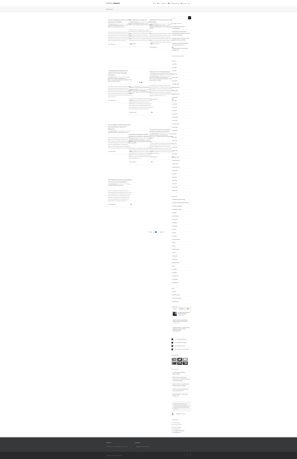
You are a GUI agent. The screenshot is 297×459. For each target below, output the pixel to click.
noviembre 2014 (175, 160)
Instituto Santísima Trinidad (142, 141)
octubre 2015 (175, 127)
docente (174, 232)
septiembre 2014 (176, 167)
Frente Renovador (115, 25)
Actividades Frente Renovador (178, 199)
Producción (174, 259)
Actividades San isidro (176, 209)
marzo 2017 (174, 74)
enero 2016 (174, 120)
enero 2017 (174, 80)
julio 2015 (174, 134)
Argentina (174, 212)
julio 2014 (174, 173)
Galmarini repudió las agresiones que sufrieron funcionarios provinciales (180, 320)
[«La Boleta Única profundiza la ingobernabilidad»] (175, 312)
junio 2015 (174, 137)
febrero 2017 (175, 77)
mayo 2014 (174, 180)
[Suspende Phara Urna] (185, 363)
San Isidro (121, 25)
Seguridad (174, 272)
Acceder (174, 291)
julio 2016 (174, 100)
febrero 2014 (175, 190)
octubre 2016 (175, 90)
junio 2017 (174, 67)
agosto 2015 (175, 130)
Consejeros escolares (161, 136)
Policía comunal (175, 249)
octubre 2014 (175, 163)
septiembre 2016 (176, 94)
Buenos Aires (110, 78)
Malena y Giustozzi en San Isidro (139, 87)
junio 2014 (174, 177)
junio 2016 (174, 104)
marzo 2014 (174, 187)
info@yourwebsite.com (179, 430)
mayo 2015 (174, 140)
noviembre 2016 (175, 87)
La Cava (162, 26)
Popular (175, 308)
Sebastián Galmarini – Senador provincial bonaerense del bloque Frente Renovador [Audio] (181, 329)
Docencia (174, 229)
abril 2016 (174, 110)
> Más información (111, 44)
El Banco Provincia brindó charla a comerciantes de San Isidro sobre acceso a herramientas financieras (181, 33)
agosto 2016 (175, 97)
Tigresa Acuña (175, 282)
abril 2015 (174, 144)
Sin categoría (175, 279)
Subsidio (159, 80)
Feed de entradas (176, 295)
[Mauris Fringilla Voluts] (179, 359)
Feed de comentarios (176, 298)
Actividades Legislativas (177, 206)
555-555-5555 (178, 427)
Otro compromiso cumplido (138, 20)
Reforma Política (175, 262)
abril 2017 (174, 70)
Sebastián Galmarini (113, 24)
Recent (181, 308)
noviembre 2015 (175, 124)
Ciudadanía (174, 222)
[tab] (181, 339)
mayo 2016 (174, 107)
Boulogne (117, 79)
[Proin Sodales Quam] (185, 359)
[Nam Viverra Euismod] (174, 363)
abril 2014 (174, 183)
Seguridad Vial (175, 276)
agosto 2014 (175, 170)
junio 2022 (174, 64)
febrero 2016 (175, 117)
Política (173, 252)
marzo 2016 (174, 114)
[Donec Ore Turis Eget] (174, 359)
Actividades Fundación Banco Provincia (180, 202)
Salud (173, 266)
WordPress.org (175, 301)
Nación (173, 246)
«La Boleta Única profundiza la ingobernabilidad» (183, 313)
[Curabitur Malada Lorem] (179, 363)
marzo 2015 (174, 147)
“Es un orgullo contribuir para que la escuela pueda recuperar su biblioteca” (119, 127)
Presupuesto (175, 256)
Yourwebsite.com (177, 432)
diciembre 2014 (175, 157)
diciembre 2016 (175, 84)
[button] (188, 3)
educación (110, 25)
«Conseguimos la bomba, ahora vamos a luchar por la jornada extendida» (118, 73)
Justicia (173, 242)
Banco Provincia (175, 216)
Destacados (174, 226)
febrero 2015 (175, 150)
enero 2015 (174, 153)
